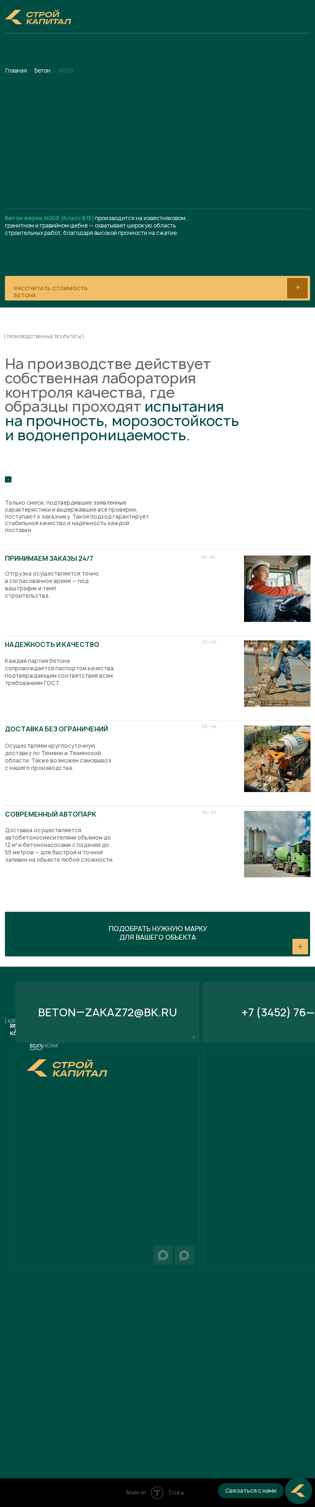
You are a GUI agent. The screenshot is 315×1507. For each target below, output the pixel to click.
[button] (157, 934)
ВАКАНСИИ (44, 1045)
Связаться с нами (250, 1490)
